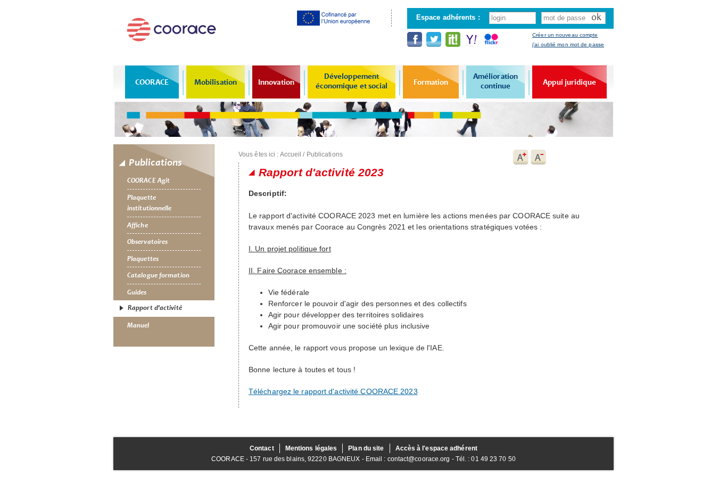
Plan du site (366, 448)
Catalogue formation (158, 275)
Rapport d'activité (155, 307)
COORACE (152, 82)
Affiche (137, 225)
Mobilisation (215, 82)
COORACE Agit (148, 180)
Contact (262, 448)
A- (539, 157)
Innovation (276, 82)
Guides (137, 292)
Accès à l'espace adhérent (436, 448)
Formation (431, 82)
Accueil (291, 154)
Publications (325, 154)
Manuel (138, 325)
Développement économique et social (352, 81)
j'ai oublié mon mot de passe (568, 44)
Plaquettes (143, 259)
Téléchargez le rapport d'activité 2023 (333, 391)
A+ (520, 157)
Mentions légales (311, 448)
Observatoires (147, 241)
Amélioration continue (495, 81)
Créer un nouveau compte (565, 35)
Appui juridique (569, 82)
